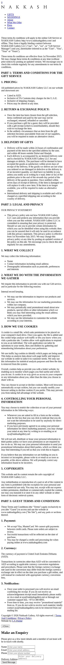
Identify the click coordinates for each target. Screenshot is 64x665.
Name (4, 647)
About (10, 20)
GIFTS (10, 14)
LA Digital (17, 621)
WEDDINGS (13, 17)
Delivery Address (9, 659)
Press (9, 25)
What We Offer (14, 22)
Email (4, 650)
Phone (4, 653)
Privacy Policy (25, 618)
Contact (10, 28)
